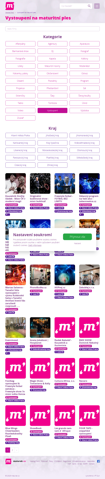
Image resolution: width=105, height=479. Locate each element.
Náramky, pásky (20, 73)
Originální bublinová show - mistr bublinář (39, 199)
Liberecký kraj (20, 150)
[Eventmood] (15, 327)
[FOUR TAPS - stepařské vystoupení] (89, 415)
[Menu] (97, 6)
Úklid (84, 103)
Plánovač (44, 461)
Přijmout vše (77, 237)
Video (20, 110)
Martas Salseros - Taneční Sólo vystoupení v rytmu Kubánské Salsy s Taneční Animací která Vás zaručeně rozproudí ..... (15, 296)
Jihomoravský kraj (84, 135)
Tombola (52, 103)
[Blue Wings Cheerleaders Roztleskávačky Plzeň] (15, 415)
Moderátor (84, 66)
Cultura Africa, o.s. (65, 380)
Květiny (84, 58)
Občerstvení (52, 73)
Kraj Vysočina (52, 142)
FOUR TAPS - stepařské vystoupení (85, 431)
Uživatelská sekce (79, 461)
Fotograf (85, 51)
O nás (80, 464)
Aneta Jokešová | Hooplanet (39, 341)
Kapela (52, 58)
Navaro (83, 380)
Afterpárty (20, 43)
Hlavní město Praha (20, 135)
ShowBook (36, 428)
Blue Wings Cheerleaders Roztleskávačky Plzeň (13, 432)
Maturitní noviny (52, 66)
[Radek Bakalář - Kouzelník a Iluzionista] (65, 327)
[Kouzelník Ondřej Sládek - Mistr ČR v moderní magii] (15, 183)
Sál (84, 88)
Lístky (20, 66)
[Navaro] (89, 368)
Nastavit (77, 243)
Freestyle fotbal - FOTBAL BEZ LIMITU (64, 199)
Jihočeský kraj (52, 135)
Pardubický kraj (20, 157)
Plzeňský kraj (52, 157)
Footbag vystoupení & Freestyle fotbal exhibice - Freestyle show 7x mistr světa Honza (15, 387)
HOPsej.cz (60, 287)
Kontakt (91, 464)
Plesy (51, 461)
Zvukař (20, 117)
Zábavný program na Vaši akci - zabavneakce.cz (88, 199)
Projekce (20, 88)
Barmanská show (20, 51)
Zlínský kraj (52, 165)
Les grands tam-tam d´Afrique (63, 429)
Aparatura (84, 43)
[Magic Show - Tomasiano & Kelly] (40, 368)
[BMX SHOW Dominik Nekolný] (89, 327)
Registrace (67, 461)
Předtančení (52, 88)
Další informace (34, 245)
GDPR (85, 464)
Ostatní (20, 80)
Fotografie (20, 58)
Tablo (20, 103)
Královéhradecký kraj (85, 142)
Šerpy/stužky (84, 95)
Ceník (74, 464)
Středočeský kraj (85, 157)
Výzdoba (85, 110)
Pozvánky (52, 80)
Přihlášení (58, 461)
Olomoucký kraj (84, 150)
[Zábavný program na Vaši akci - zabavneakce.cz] (89, 183)
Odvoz (84, 73)
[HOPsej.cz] (65, 275)
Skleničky (20, 95)
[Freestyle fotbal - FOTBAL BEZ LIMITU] (65, 183)
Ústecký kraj (20, 165)
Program (85, 80)
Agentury (52, 43)
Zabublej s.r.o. (87, 287)
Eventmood (11, 340)
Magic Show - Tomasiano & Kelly (40, 382)
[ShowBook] (40, 415)
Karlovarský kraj (20, 142)
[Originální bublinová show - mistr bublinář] (40, 183)
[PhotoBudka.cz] (40, 275)
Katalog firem (9, 12)
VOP (69, 464)
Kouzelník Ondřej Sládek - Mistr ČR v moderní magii (15, 199)
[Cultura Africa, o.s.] (65, 368)
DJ (52, 51)
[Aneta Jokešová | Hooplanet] (40, 327)
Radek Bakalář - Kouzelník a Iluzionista (63, 343)
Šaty (52, 95)
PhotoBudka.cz (38, 287)
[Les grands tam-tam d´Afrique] (65, 415)
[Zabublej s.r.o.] (89, 275)
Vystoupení (52, 110)
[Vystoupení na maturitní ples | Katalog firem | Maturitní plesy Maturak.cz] (9, 6)
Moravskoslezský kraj (52, 150)
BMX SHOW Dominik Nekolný (88, 341)
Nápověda (90, 461)
